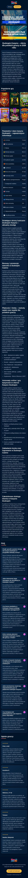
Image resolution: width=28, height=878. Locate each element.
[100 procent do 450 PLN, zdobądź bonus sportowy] (14, 33)
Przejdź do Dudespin (14, 871)
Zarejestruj (17, 6)
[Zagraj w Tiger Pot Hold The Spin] (4, 99)
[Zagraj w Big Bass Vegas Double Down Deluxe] (4, 115)
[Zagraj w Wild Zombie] (14, 115)
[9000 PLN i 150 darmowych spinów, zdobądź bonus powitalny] (14, 17)
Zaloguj (10, 6)
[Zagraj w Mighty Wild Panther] (14, 99)
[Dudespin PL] (14, 3)
